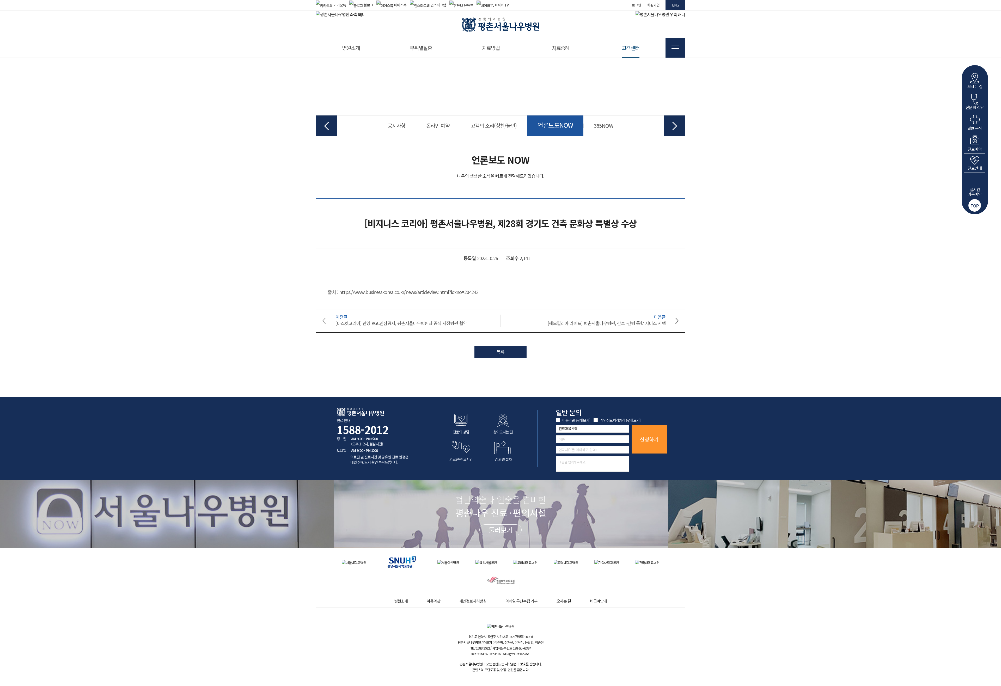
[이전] (326, 125)
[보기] (586, 420)
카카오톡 (339, 5)
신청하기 (649, 439)
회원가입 (653, 5)
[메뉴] (675, 48)
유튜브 (468, 5)
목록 (500, 351)
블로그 (368, 5)
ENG (675, 5)
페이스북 (399, 5)
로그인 (636, 5)
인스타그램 (438, 5)
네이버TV (501, 5)
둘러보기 (500, 530)
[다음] (674, 125)
